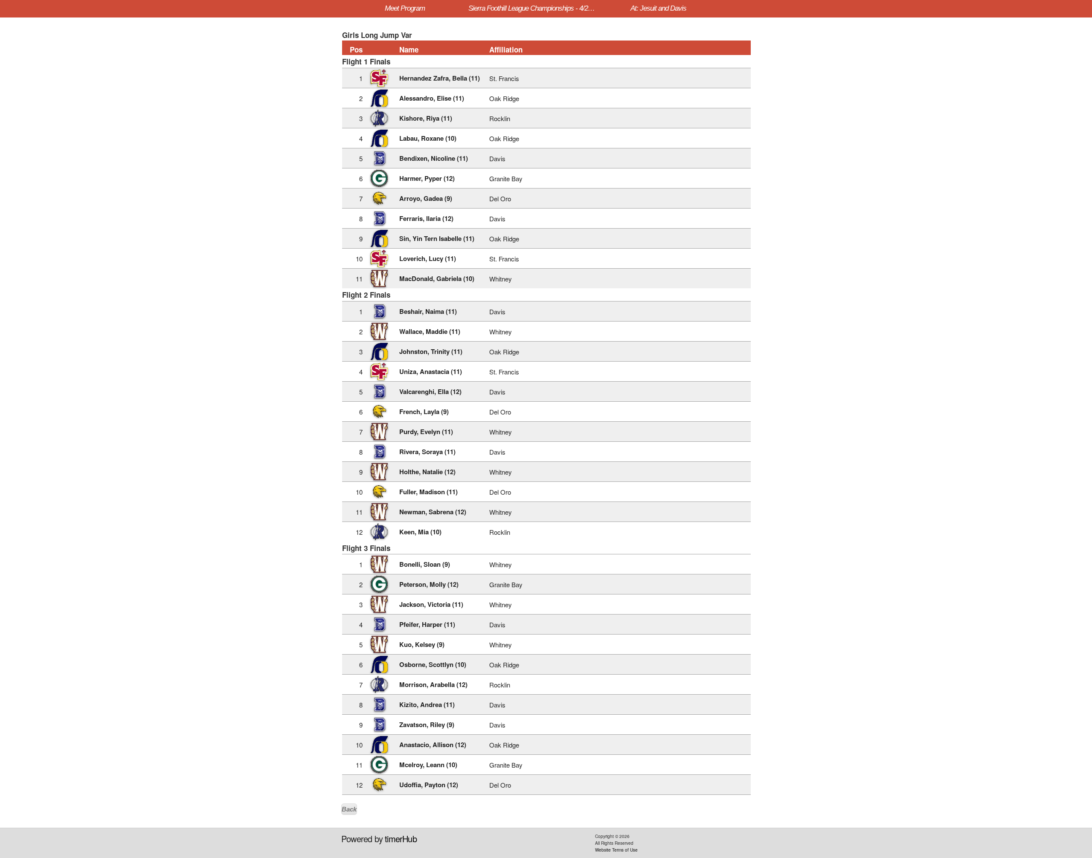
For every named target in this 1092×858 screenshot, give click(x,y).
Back (349, 809)
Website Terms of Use (616, 850)
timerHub (401, 838)
